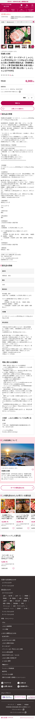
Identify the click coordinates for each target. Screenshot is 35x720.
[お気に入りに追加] (33, 469)
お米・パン (18, 595)
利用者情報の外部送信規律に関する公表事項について (18, 707)
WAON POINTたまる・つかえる (10, 655)
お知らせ (23, 683)
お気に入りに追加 (33, 469)
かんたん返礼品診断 (7, 652)
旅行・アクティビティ (19, 606)
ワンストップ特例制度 (8, 668)
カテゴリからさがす (7, 593)
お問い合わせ (8, 686)
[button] (32, 46)
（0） (12, 75)
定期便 (18, 608)
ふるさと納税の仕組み (8, 643)
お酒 (20, 598)
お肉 (4, 595)
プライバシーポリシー (17, 709)
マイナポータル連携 (7, 674)
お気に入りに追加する (17, 108)
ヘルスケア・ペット (8, 608)
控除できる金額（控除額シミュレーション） (14, 677)
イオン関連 (5, 629)
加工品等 (17, 601)
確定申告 (4, 671)
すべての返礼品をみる (17, 487)
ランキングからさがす (8, 611)
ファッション (6, 606)
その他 (25, 608)
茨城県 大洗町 (5, 54)
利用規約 (26, 704)
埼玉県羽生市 (19, 528)
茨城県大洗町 (5, 568)
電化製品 (15, 603)
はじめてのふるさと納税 (8, 640)
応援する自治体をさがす (4, 10)
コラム (3, 622)
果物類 (26, 595)
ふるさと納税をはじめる (31, 10)
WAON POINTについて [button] (20, 92)
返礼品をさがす (13, 10)
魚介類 (10, 595)
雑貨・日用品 (6, 603)
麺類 (11, 601)
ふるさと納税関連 (7, 626)
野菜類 (5, 598)
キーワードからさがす (8, 585)
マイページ (7, 683)
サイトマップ (11, 704)
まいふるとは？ (6, 646)
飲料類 (26, 598)
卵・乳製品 (13, 598)
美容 (22, 603)
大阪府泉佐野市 (5, 528)
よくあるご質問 (6, 661)
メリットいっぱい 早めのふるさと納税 (12, 649)
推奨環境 (19, 704)
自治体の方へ (24, 686)
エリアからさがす (7, 582)
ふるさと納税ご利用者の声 (9, 658)
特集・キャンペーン (21, 10)
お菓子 (5, 601)
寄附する (17, 103)
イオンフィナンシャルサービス (17, 712)
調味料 (25, 601)
